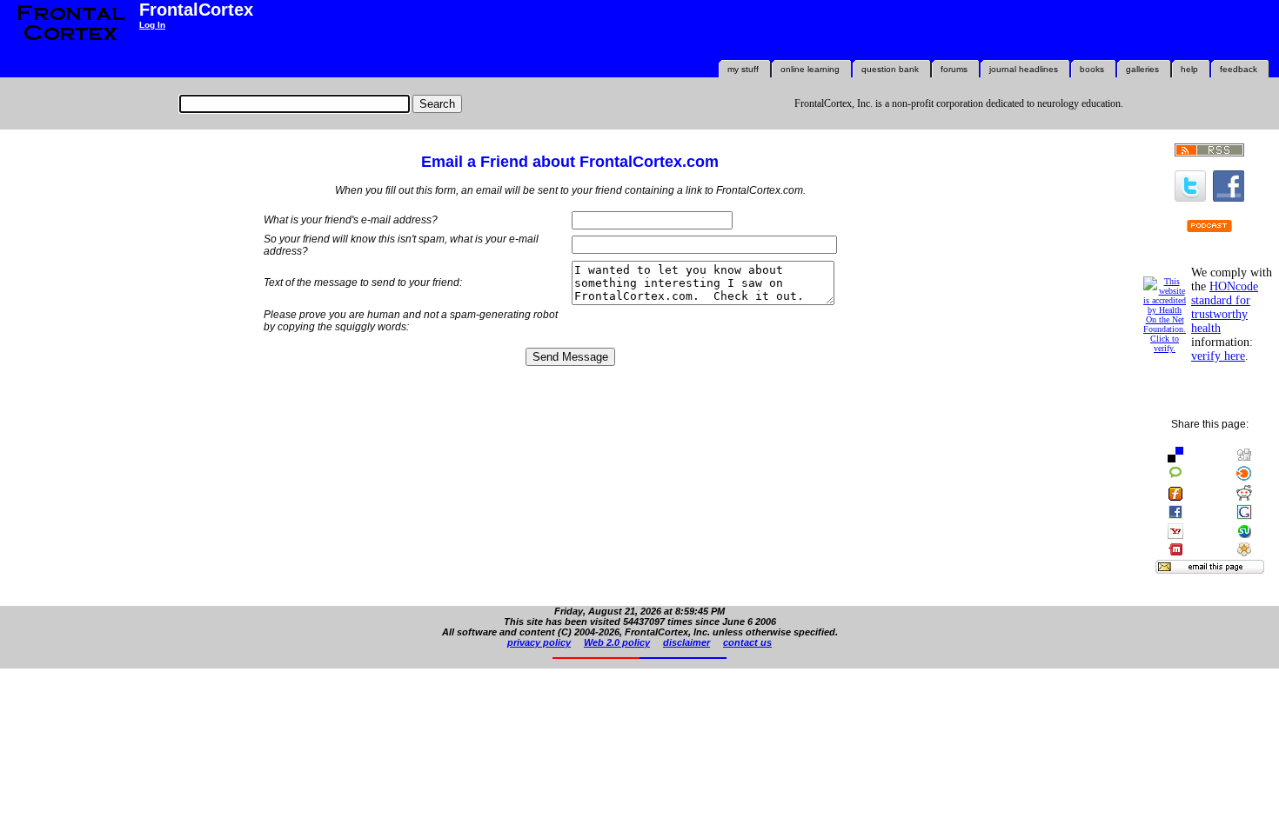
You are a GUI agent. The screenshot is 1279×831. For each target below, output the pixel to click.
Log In (152, 25)
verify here (1218, 355)
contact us (747, 642)
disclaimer (686, 642)
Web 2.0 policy (617, 642)
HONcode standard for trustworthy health (1224, 307)
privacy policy (539, 642)
